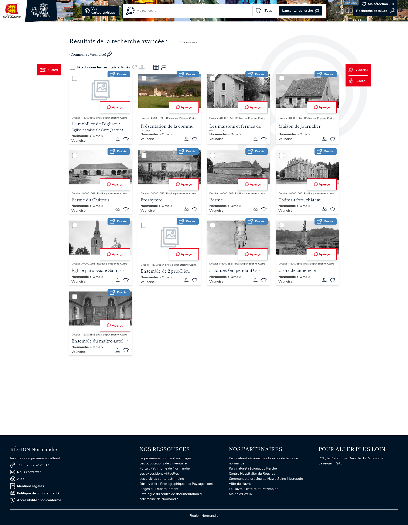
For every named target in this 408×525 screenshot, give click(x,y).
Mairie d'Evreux (240, 494)
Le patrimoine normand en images (165, 458)
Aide (20, 479)
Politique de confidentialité (38, 493)
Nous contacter (29, 472)
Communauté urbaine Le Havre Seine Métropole (266, 478)
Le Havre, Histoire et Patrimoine (253, 489)
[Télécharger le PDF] (117, 139)
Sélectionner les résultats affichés (103, 67)
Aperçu (117, 107)
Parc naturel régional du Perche (253, 468)
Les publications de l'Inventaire (163, 463)
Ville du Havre (240, 483)
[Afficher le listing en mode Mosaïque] (156, 67)
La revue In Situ (330, 463)
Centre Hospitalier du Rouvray (252, 473)
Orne (97, 136)
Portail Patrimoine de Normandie (164, 468)
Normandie (80, 136)
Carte (361, 81)
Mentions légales (30, 486)
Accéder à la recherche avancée (375, 11)
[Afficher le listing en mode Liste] (163, 67)
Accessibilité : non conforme (39, 500)
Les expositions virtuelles (159, 473)
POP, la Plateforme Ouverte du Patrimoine (351, 458)
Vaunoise (78, 140)
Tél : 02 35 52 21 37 (33, 465)
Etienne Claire (119, 117)
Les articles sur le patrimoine (161, 478)
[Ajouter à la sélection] (126, 139)
